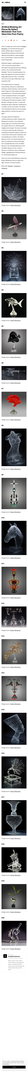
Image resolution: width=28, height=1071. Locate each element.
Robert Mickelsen (15, 205)
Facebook (4, 168)
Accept (14, 1067)
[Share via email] (14, 40)
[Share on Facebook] (2, 40)
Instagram (17, 166)
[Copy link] (17, 40)
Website (10, 166)
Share (24, 40)
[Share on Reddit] (11, 40)
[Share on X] (8, 40)
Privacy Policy (5, 1064)
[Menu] (25, 2)
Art (3, 23)
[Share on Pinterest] (5, 40)
